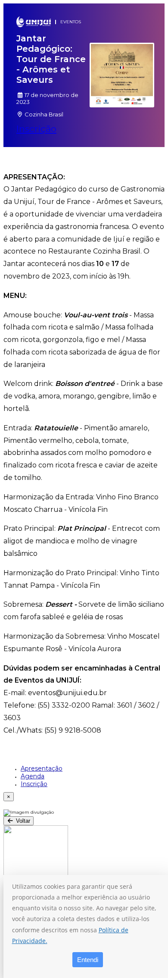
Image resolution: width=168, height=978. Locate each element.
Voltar (22, 821)
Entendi (87, 959)
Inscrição (36, 128)
